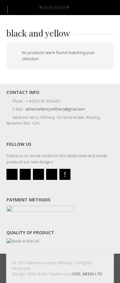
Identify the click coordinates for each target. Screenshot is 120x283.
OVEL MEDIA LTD (86, 274)
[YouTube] (38, 174)
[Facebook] (25, 174)
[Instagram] (51, 174)
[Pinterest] (64, 174)
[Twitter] (12, 174)
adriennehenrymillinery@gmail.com (55, 109)
